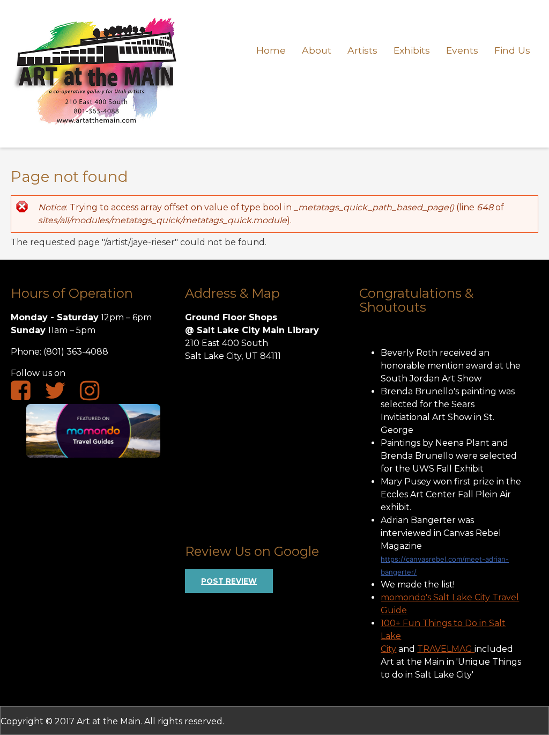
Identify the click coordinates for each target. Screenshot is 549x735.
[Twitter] (60, 394)
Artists (362, 50)
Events (462, 50)
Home (271, 50)
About (316, 50)
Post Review (229, 581)
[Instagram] (95, 394)
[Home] (96, 130)
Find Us (512, 50)
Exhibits (412, 50)
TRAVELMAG (445, 649)
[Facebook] (26, 394)
